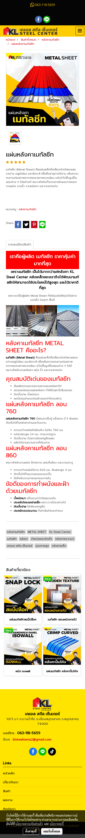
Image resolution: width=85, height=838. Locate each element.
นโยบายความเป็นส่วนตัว (29, 824)
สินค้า (6, 791)
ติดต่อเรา (9, 809)
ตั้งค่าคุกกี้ (31, 831)
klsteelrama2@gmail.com (32, 739)
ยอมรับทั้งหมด (51, 831)
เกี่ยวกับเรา (10, 782)
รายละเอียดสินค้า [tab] (19, 244)
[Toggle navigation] (80, 31)
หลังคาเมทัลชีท (27, 209)
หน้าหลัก (9, 773)
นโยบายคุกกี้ (57, 824)
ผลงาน (7, 800)
